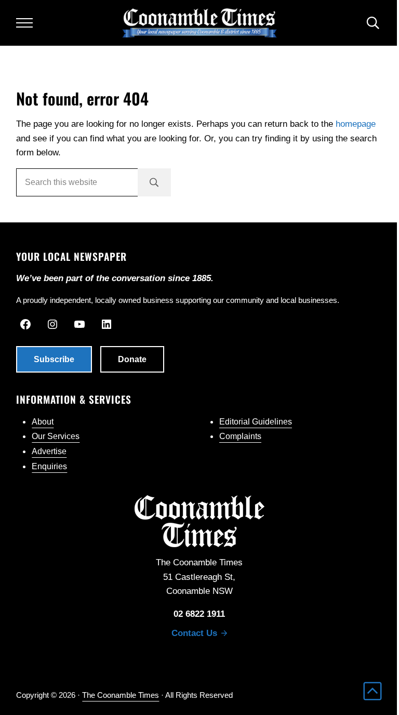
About (43, 421)
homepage (356, 123)
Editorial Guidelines (255, 421)
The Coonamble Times (120, 695)
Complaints (240, 436)
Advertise (49, 451)
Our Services (55, 436)
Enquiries (49, 466)
